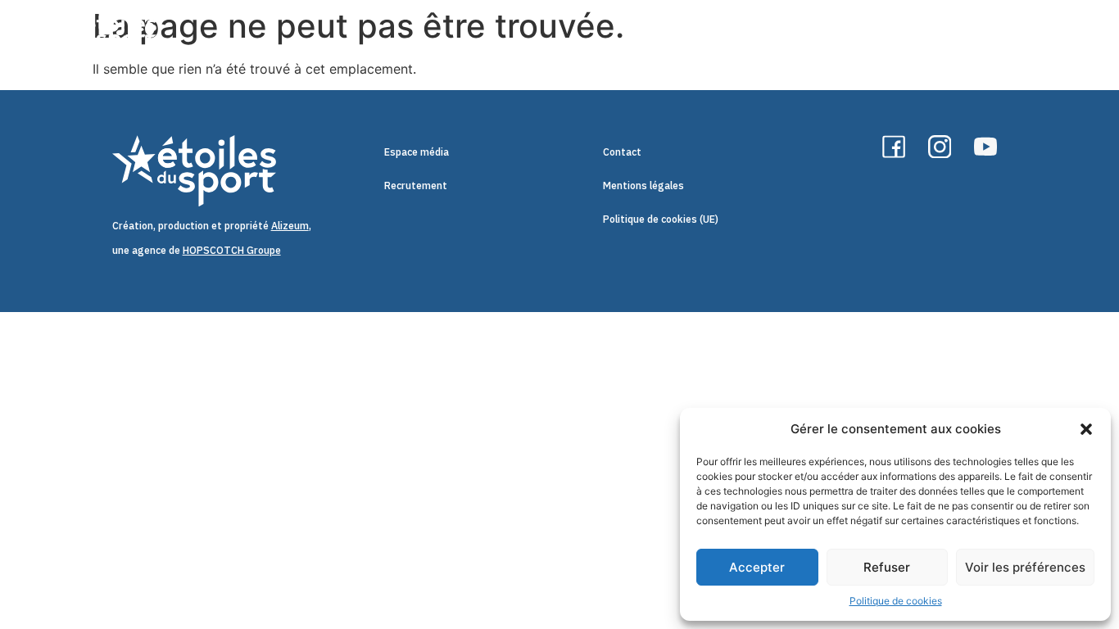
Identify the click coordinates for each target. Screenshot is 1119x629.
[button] (1086, 429)
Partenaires (1028, 36)
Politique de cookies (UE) (660, 218)
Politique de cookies (895, 601)
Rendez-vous (738, 36)
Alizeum (290, 225)
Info (832, 36)
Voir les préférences (1025, 567)
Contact (622, 151)
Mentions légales (643, 185)
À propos (648, 36)
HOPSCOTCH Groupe (232, 249)
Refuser (886, 567)
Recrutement (415, 185)
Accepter (757, 567)
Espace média (416, 151)
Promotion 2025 (919, 36)
